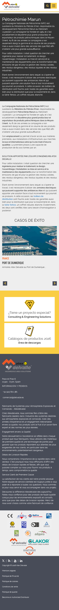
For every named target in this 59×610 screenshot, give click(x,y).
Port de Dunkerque (13, 263)
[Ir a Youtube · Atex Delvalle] (13, 561)
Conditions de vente (10, 587)
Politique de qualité (9, 592)
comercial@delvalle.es (13, 397)
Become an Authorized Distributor (15, 597)
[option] (29, 247)
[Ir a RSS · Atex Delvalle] (7, 561)
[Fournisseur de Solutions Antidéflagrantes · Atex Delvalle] (11, 5)
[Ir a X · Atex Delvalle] (3, 561)
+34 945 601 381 (10, 392)
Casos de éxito (29, 220)
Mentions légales (9, 571)
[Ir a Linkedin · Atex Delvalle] (19, 561)
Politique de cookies (10, 581)
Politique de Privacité (10, 576)
